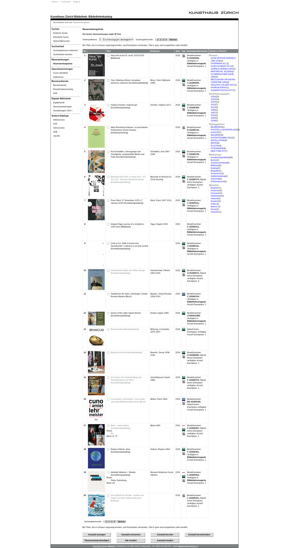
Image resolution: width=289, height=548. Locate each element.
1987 (213, 112)
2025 (213, 99)
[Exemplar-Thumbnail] (96, 76)
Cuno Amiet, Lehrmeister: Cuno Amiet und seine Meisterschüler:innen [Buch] (128, 400)
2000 (213, 115)
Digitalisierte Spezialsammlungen (62, 104)
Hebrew (214, 198)
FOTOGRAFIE (217, 148)
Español (214, 201)
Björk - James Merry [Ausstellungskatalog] (120, 426)
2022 (213, 107)
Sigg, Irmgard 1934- (159, 224)
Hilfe (55, 93)
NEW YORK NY (218, 151)
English (214, 188)
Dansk (214, 209)
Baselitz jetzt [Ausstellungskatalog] (126, 352)
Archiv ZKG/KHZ (60, 73)
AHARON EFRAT (218, 87)
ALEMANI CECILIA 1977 (222, 90)
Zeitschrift (215, 179)
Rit (112, 433)
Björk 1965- (155, 425)
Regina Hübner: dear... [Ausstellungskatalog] (121, 450)
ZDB (55, 132)
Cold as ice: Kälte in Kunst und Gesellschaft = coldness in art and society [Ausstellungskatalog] (129, 246)
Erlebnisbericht (217, 181)
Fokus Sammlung (119, 480)
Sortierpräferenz (89, 39)
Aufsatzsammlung (219, 163)
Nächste (173, 40)
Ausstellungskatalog (220, 157)
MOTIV (214, 143)
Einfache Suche (60, 33)
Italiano (214, 206)
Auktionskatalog (218, 176)
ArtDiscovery (59, 120)
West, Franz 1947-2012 (161, 200)
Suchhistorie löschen (62, 54)
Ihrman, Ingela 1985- (159, 313)
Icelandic (215, 212)
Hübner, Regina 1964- (160, 449)
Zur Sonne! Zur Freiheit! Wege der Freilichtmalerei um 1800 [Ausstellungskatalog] (126, 380)
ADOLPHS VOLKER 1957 (222, 85)
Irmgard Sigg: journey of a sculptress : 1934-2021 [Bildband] (128, 225)
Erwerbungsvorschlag (63, 89)
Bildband (215, 165)
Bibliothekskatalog (100, 16)
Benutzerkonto (59, 85)
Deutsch (55, 2)
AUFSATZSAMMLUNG (221, 138)
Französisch (66, 2)
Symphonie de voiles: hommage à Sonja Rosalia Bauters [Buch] (129, 295)
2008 (213, 120)
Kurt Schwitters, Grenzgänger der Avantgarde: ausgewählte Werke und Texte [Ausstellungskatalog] (127, 154)
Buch (213, 160)
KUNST (214, 132)
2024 (213, 102)
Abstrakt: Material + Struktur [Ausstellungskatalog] (123, 473)
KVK (55, 124)
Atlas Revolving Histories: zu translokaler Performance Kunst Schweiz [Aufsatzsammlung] (129, 130)
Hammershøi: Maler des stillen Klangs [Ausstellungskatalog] (128, 271)
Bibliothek (80, 16)
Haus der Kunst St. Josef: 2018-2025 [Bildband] (127, 56)
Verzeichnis (216, 173)
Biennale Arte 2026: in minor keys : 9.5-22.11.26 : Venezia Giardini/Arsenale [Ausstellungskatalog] (128, 179)
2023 (213, 104)
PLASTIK (215, 146)
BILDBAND (216, 127)
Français (215, 193)
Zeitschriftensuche (61, 41)
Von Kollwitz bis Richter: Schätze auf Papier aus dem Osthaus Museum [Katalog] (127, 498)
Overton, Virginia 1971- (160, 105)
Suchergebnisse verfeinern (65, 50)
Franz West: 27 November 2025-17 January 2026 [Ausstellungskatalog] (127, 201)
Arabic (214, 204)
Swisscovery (59, 128)
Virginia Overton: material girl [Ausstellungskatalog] (124, 106)
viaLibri (56, 136)
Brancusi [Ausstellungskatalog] (125, 329)
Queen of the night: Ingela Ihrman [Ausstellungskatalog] (126, 314)
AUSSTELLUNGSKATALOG (223, 130)
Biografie (215, 171)
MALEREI (215, 135)
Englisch (76, 2)
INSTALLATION (218, 140)
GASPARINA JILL (218, 63)
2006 (213, 118)
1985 (213, 110)
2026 (213, 96)
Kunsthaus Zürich (62, 16)
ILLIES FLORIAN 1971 (221, 66)
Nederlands (216, 196)
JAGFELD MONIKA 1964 (222, 69)
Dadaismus (58, 77)
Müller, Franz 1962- (159, 399)
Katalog (214, 168)
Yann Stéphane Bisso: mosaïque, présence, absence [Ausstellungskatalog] (129, 81)
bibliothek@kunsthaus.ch (188, 546)
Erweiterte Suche (61, 37)
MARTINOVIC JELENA (221, 71)
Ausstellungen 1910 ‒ (63, 110)
